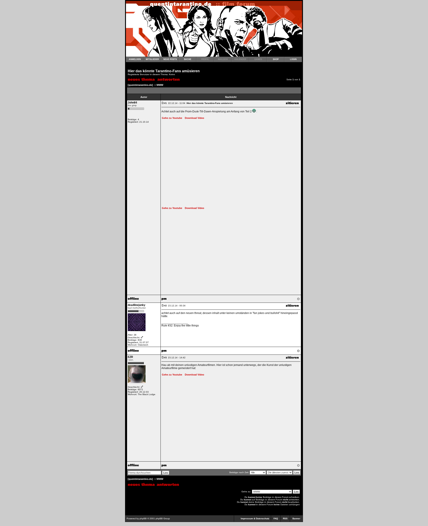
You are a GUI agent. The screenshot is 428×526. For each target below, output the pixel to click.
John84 (132, 102)
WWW (159, 85)
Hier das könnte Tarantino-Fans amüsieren (164, 71)
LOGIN (293, 59)
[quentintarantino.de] (140, 85)
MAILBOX (223, 59)
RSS (285, 518)
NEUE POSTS (170, 59)
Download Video (193, 118)
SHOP (276, 59)
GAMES (258, 59)
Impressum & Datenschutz (255, 518)
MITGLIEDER (152, 59)
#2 (165, 305)
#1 (165, 103)
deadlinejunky (136, 305)
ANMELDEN (135, 59)
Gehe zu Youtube (172, 118)
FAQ (276, 518)
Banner (296, 518)
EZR (130, 357)
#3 (165, 357)
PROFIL (205, 59)
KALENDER (240, 59)
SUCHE (187, 59)
